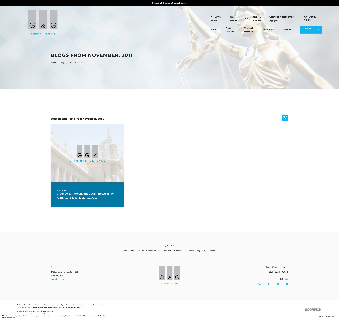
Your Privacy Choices (43, 311)
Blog (198, 250)
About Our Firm (137, 250)
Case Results (189, 250)
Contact (212, 250)
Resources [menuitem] (268, 29)
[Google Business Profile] (259, 284)
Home (126, 250)
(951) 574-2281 (277, 272)
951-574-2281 (310, 19)
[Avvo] (286, 284)
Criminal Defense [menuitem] (248, 30)
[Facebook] (268, 284)
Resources (167, 250)
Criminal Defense (153, 250)
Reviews (177, 250)
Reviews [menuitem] (287, 29)
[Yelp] (277, 284)
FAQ (247, 18)
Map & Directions (58, 279)
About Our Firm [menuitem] (230, 30)
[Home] (43, 24)
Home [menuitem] (214, 29)
